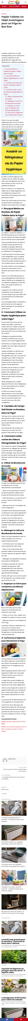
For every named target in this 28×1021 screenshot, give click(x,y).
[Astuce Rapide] (14, 2)
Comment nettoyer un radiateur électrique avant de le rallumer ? (12, 843)
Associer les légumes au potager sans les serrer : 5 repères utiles (13, 970)
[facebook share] (7, 1019)
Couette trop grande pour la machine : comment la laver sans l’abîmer (12, 819)
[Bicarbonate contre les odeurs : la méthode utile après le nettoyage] (14, 902)
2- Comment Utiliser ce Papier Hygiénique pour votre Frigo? (13, 78)
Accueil (4, 6)
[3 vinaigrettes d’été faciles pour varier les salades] (14, 986)
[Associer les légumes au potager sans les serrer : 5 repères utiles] (14, 957)
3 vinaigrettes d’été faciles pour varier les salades (13, 999)
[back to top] (25, 1015)
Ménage (24, 6)
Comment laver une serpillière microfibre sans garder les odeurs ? (13, 865)
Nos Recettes (4, 994)
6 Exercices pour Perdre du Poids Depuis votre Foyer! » (15, 770)
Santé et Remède (14, 6)
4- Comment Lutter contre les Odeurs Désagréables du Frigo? (13, 92)
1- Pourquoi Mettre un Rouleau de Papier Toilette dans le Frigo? (12, 71)
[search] (26, 2)
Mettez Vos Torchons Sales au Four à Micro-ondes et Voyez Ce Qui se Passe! (13, 729)
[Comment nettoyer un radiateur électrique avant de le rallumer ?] (14, 832)
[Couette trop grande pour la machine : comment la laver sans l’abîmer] (14, 808)
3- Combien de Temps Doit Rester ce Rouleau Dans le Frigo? (13, 85)
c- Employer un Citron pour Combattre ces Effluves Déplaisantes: (12, 108)
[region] (14, 39)
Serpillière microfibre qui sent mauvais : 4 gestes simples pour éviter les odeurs (12, 889)
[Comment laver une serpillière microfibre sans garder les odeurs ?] (14, 855)
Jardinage (4, 965)
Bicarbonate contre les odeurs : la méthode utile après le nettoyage (12, 912)
